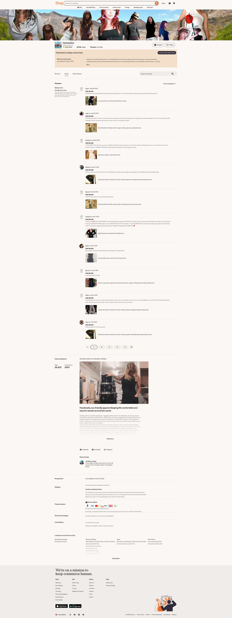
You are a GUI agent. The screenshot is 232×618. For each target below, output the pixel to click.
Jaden (87, 113)
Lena (86, 322)
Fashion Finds (117, 7)
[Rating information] (64, 47)
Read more (110, 439)
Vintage (127, 7)
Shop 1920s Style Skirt (92, 550)
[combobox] (109, 3)
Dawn (87, 245)
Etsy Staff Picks (90, 7)
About (66, 74)
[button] (158, 45)
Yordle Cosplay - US (91, 548)
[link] (87, 347)
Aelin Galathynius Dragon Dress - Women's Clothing (100, 541)
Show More (116, 558)
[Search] (156, 3)
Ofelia (87, 295)
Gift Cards (150, 7)
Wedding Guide (138, 7)
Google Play (75, 606)
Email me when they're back (167, 52)
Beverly (87, 270)
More (88, 64)
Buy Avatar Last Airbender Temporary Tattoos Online (131, 541)
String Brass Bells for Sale (155, 543)
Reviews (57, 74)
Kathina (87, 167)
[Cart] (174, 3)
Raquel (87, 192)
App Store (61, 606)
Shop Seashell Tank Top (92, 543)
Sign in (164, 3)
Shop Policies (77, 74)
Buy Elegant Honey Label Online (126, 543)
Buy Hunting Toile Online (155, 541)
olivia (86, 88)
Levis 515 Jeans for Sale (92, 553)
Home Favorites (104, 7)
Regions (174, 614)
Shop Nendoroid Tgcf (61, 541)
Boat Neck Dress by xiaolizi (93, 546)
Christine (88, 140)
